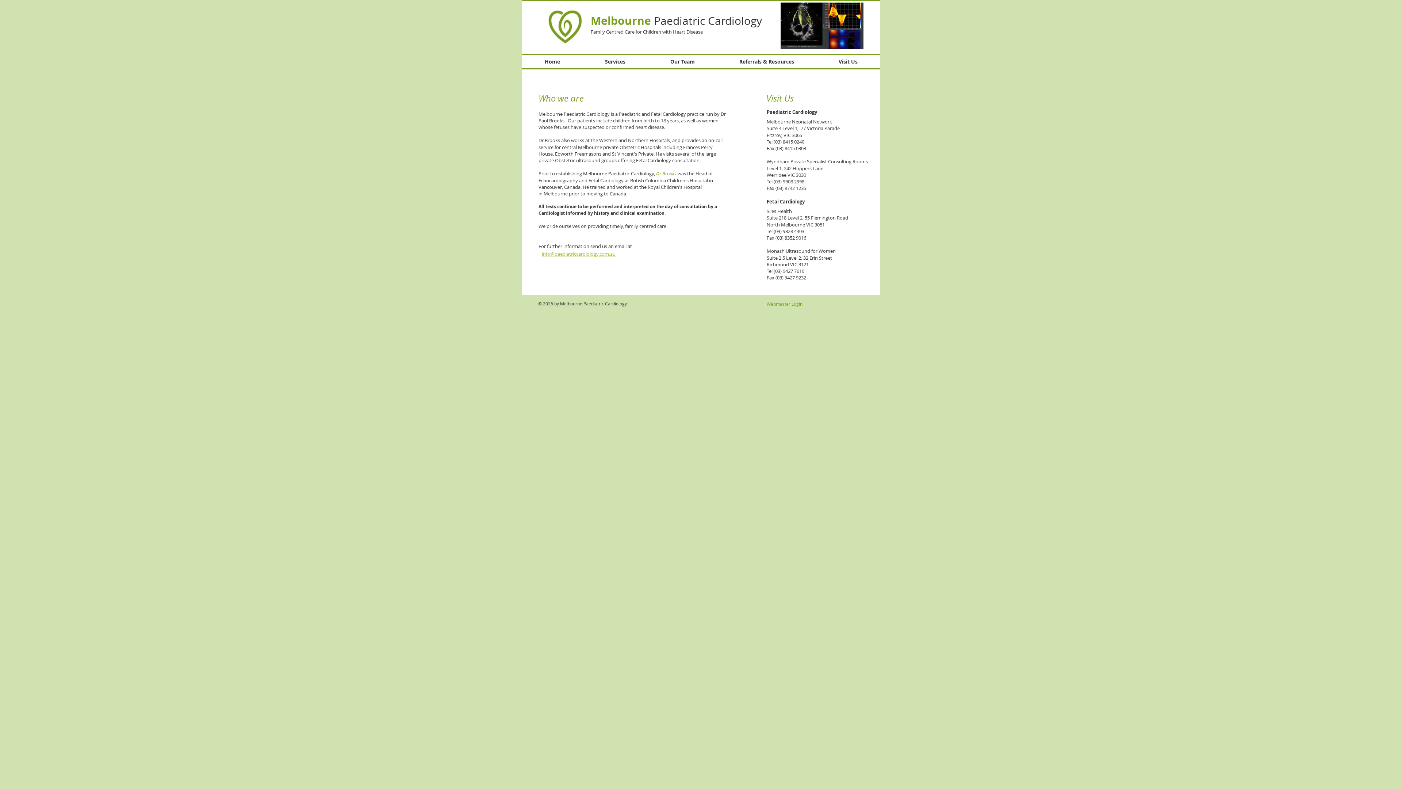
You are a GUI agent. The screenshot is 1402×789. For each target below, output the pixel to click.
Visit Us (780, 98)
